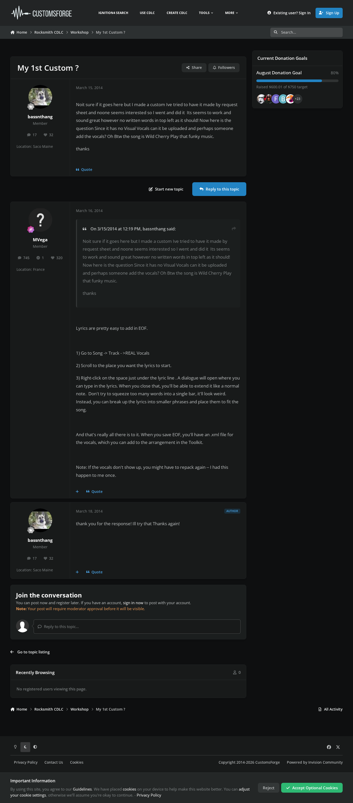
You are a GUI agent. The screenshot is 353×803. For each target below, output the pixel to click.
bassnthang (40, 117)
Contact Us (53, 762)
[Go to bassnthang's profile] (40, 97)
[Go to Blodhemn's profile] (283, 99)
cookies (129, 789)
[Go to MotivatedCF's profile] (290, 99)
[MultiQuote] (77, 491)
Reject (268, 787)
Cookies (76, 762)
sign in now (133, 602)
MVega (40, 240)
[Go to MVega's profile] (40, 220)
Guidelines (82, 789)
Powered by (315, 762)
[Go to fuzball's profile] (276, 99)
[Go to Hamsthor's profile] (261, 99)
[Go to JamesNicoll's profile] (268, 99)
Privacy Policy (25, 762)
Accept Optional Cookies (315, 787)
